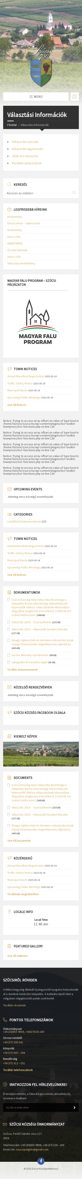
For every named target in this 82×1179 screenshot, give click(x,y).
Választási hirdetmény (21, 263)
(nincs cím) (14, 237)
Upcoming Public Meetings (24, 397)
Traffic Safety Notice (20, 383)
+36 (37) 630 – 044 (14, 1053)
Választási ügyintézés (27, 149)
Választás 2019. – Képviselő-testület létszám (40, 629)
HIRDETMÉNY (15, 243)
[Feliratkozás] (74, 1108)
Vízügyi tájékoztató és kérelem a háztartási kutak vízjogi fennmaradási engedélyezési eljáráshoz (43, 642)
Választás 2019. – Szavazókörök (32, 622)
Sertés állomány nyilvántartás (30, 655)
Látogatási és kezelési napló (30, 662)
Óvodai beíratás (17, 250)
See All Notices (16, 405)
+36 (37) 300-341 (13, 1042)
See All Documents (19, 840)
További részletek (14, 1005)
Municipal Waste (17, 390)
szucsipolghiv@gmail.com (32, 1149)
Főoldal (12, 125)
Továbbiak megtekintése (23, 894)
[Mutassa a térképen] (74, 96)
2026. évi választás (25, 156)
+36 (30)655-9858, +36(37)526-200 (23, 1032)
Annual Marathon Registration (25, 376)
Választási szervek (25, 142)
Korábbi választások (26, 163)
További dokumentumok (22, 669)
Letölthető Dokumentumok (24, 521)
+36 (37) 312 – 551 (14, 1063)
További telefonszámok (18, 1070)
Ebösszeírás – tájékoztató (23, 223)
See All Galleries (17, 956)
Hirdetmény (14, 217)
